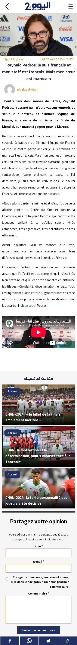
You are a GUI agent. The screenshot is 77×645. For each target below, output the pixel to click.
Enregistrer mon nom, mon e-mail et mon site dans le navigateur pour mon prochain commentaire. (40, 582)
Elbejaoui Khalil (27, 89)
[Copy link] (67, 640)
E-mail (38, 561)
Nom (38, 546)
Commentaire (38, 593)
